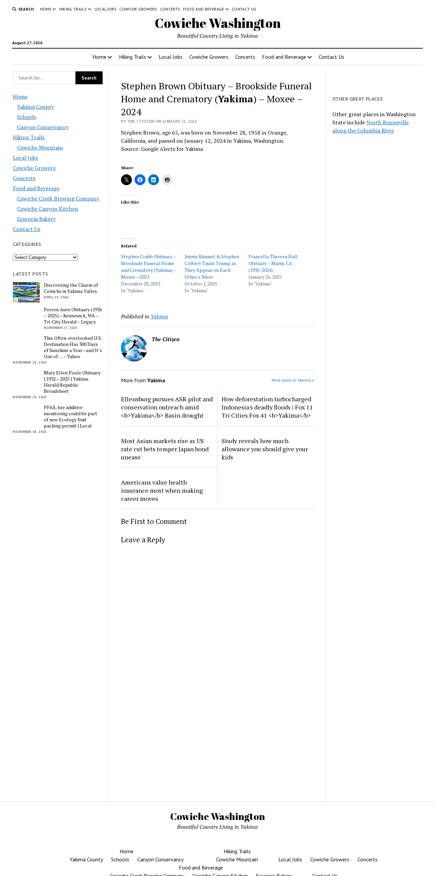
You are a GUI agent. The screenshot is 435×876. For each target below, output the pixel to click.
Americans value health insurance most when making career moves (162, 490)
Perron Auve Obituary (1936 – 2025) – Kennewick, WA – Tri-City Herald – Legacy (73, 315)
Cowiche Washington (218, 23)
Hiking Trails (73, 9)
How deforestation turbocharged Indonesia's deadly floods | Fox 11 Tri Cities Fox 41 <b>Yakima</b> (267, 407)
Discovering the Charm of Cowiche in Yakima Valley (71, 288)
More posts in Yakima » (293, 380)
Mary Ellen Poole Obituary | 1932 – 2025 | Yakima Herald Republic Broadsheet (72, 382)
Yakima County (35, 106)
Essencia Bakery (36, 219)
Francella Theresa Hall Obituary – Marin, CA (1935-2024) (273, 263)
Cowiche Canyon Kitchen (47, 208)
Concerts (170, 9)
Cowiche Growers (138, 9)
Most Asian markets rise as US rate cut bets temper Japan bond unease (165, 449)
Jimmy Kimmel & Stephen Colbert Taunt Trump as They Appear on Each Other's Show (212, 266)
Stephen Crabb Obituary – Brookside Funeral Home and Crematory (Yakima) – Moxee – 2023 (148, 266)
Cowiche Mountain (40, 147)
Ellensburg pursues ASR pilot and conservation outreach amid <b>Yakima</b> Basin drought (167, 407)
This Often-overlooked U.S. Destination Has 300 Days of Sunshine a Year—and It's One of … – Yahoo (73, 347)
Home (45, 9)
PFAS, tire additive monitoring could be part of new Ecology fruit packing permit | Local (70, 416)
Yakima (159, 316)
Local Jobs (105, 9)
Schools (26, 117)
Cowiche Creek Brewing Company (58, 198)
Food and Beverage (203, 9)
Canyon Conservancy (43, 127)
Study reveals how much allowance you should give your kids (265, 449)
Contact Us (244, 9)
